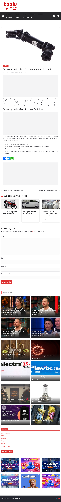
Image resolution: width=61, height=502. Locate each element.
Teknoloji (32, 14)
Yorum (3, 236)
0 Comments (23, 73)
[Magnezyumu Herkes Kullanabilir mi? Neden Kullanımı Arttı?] (15, 350)
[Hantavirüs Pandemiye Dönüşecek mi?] (45, 350)
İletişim (3, 441)
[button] (43, 14)
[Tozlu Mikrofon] (3, 16)
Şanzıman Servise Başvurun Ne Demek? (14, 399)
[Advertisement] (30, 86)
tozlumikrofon (7, 73)
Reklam (3, 443)
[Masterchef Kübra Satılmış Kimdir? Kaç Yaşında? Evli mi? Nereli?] (45, 328)
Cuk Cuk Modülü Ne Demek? (11, 420)
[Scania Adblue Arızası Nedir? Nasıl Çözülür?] (51, 201)
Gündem (40, 14)
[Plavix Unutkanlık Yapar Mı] (45, 368)
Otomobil (17, 14)
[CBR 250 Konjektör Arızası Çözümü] (10, 201)
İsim (3, 258)
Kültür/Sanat (27, 18)
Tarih (17, 18)
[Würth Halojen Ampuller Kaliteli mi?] (45, 394)
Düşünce (9, 18)
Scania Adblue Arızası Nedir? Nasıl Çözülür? (50, 214)
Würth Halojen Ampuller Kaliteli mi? (42, 399)
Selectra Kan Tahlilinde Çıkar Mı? (12, 377)
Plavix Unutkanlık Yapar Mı (40, 377)
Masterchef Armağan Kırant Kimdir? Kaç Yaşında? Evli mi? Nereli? (44, 311)
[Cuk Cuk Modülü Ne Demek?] (15, 412)
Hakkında (3, 438)
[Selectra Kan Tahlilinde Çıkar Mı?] (15, 371)
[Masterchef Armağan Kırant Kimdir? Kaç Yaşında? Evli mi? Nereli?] (45, 306)
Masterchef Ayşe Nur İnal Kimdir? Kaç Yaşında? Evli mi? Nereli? (14, 311)
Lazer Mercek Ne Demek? (40, 420)
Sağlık (25, 14)
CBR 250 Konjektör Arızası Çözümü (10, 213)
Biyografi (9, 14)
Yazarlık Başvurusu (6, 446)
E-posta (4, 266)
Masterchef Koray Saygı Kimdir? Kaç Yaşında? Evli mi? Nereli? (13, 332)
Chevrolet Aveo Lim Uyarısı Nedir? (13, 191)
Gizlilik (2, 435)
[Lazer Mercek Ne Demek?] (45, 415)
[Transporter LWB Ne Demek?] (30, 201)
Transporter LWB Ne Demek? (29, 213)
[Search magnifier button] (59, 292)
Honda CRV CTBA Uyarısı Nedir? (48, 191)
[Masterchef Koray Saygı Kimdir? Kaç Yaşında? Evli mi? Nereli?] (15, 328)
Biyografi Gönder (5, 433)
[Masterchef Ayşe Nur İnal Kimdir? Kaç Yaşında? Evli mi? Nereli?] (15, 306)
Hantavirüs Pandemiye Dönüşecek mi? (43, 356)
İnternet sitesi (5, 274)
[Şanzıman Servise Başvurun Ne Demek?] (15, 394)
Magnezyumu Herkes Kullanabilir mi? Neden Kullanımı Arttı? (14, 355)
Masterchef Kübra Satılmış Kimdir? (42, 331)
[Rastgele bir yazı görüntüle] (58, 16)
